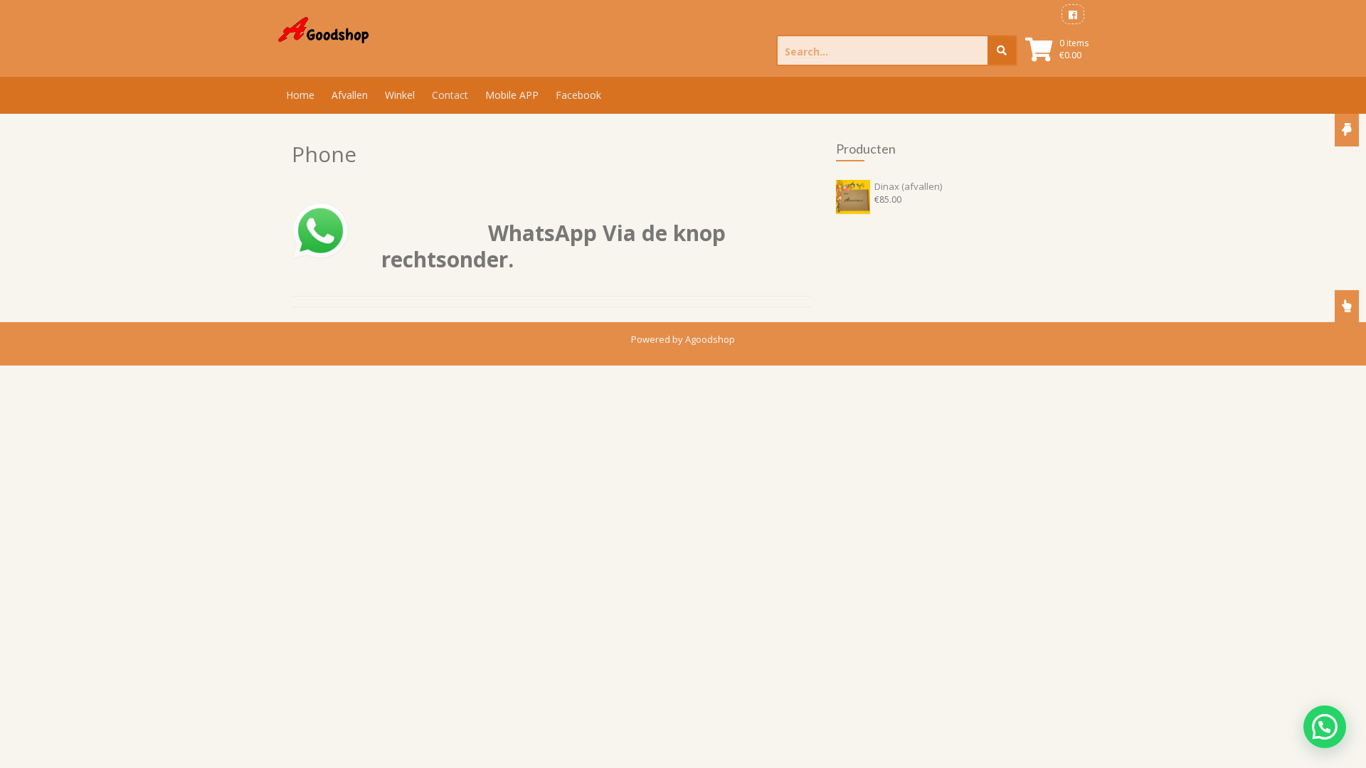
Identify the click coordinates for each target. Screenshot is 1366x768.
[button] (1324, 726)
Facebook (578, 95)
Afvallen (350, 95)
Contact (450, 95)
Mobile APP (512, 95)
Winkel (400, 95)
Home (300, 95)
